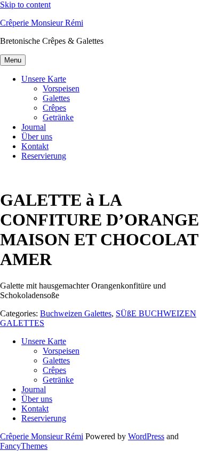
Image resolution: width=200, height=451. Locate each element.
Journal (33, 126)
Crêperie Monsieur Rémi (41, 22)
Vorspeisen (61, 88)
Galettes (56, 98)
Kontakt (35, 146)
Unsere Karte (43, 78)
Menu (12, 60)
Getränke (58, 117)
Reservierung (43, 155)
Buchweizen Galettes (75, 313)
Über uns (36, 136)
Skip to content (25, 4)
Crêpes (54, 107)
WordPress (146, 436)
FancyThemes (23, 445)
